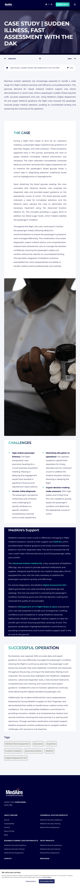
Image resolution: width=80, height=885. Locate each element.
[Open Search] (52, 4)
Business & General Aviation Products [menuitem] (21, 841)
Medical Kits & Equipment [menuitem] (49, 827)
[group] (40, 68)
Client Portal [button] (62, 4)
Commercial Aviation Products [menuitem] (54, 815)
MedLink (57, 542)
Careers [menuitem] (7, 827)
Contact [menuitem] (8, 858)
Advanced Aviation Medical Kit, (27, 563)
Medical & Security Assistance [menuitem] (51, 820)
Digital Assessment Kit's (55, 585)
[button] (7, 68)
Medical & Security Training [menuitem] (50, 824)
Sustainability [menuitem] (9, 824)
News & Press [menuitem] (9, 831)
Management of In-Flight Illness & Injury (37, 607)
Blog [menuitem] (6, 835)
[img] (68, 68)
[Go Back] (40, 58)
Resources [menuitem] (44, 858)
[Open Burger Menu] (75, 4)
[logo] (14, 792)
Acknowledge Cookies (46, 881)
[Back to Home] (8, 4)
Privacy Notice (46, 877)
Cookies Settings (31, 881)
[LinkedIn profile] (46, 4)
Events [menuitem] (6, 820)
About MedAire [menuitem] (10, 815)
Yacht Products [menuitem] (47, 841)
